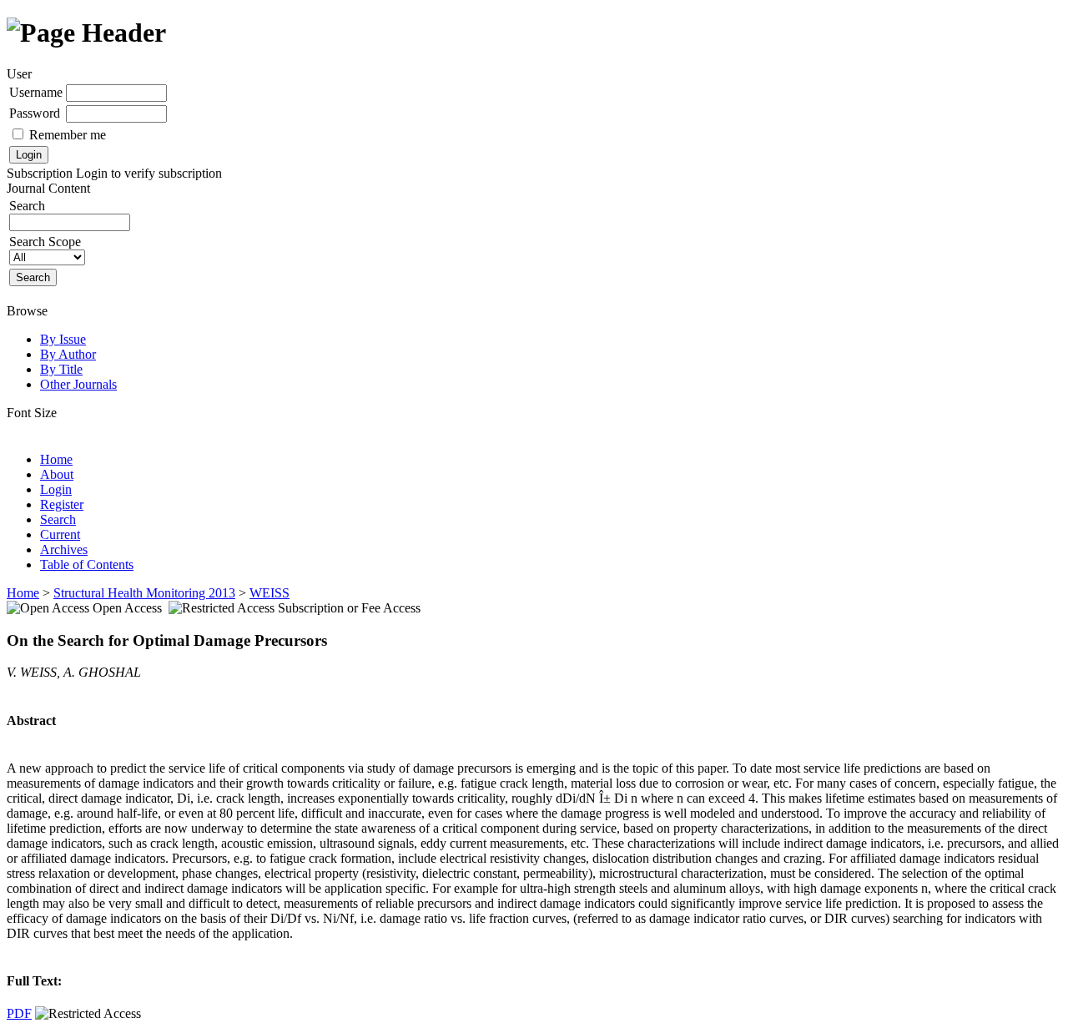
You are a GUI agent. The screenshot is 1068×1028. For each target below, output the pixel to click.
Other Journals (78, 384)
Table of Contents (87, 564)
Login (56, 489)
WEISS (269, 593)
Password (34, 113)
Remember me (67, 135)
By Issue (63, 339)
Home (56, 459)
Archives (64, 549)
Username (36, 92)
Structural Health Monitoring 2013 (144, 593)
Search (58, 519)
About (56, 474)
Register (61, 504)
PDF (19, 1013)
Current (60, 534)
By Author (68, 354)
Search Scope (45, 241)
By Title (61, 369)
